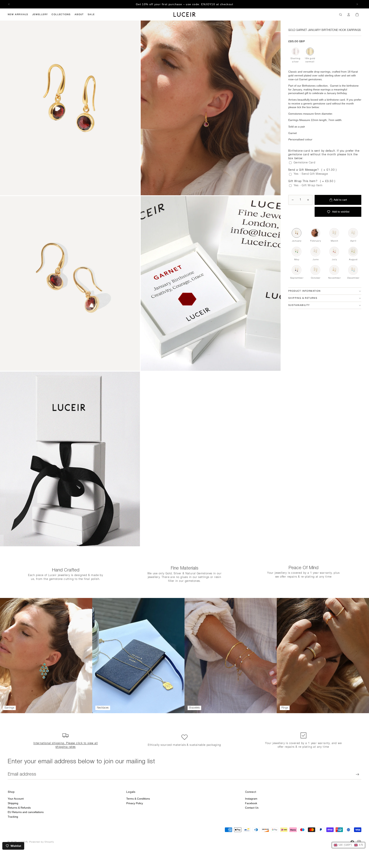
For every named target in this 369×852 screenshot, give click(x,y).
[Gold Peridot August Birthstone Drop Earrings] (353, 251)
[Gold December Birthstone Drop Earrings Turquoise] (353, 270)
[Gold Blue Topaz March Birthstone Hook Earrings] (334, 233)
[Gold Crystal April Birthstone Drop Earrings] (353, 233)
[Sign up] (357, 774)
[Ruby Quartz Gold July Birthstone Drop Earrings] (334, 251)
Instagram (251, 798)
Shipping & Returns (302, 298)
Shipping (13, 803)
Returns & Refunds (19, 807)
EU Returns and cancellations (26, 812)
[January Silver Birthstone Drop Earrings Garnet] (295, 51)
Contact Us (251, 807)
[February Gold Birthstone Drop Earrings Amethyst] (315, 233)
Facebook (251, 803)
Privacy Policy (134, 803)
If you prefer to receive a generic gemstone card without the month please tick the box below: (324, 103)
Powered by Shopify (41, 842)
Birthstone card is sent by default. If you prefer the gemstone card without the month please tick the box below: (323, 155)
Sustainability (299, 305)
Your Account (16, 798)
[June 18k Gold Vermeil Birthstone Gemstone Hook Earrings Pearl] (315, 251)
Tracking (13, 816)
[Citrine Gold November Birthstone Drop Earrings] (334, 270)
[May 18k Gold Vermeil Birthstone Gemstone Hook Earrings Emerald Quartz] (296, 251)
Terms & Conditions (138, 798)
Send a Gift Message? (312, 170)
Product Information (304, 290)
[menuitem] (18, 14)
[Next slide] (357, 4)
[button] (348, 845)
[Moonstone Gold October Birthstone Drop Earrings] (315, 270)
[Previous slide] (9, 4)
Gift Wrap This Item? (312, 181)
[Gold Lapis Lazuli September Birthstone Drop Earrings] (296, 270)
